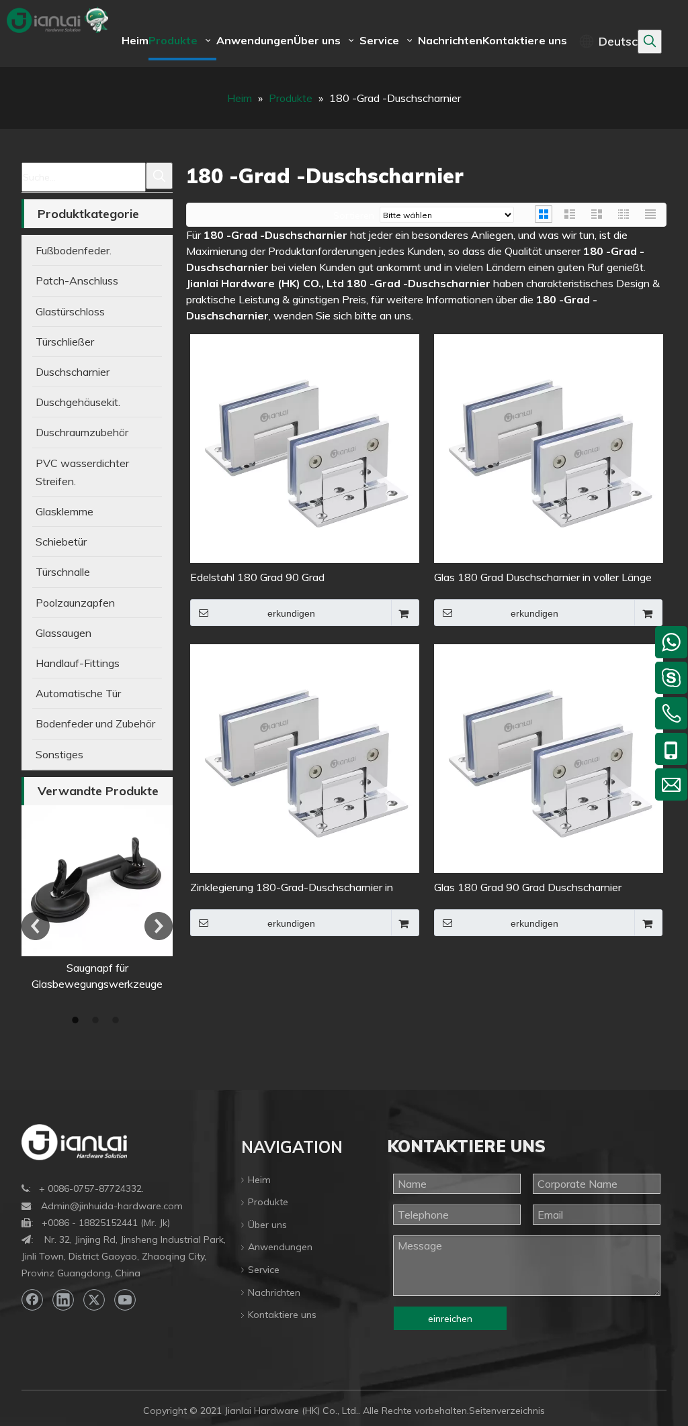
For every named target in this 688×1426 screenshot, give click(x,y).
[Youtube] (125, 1300)
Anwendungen (280, 1247)
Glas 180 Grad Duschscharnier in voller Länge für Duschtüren (543, 578)
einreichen (450, 1319)
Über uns (267, 1225)
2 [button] (97, 1020)
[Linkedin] (63, 1300)
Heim (259, 1180)
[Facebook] (32, 1300)
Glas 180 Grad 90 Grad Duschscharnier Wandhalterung (527, 888)
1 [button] (77, 1020)
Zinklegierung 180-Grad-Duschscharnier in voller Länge (291, 888)
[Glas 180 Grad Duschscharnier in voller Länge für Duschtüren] (548, 447)
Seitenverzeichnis (507, 1411)
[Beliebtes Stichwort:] (650, 42)
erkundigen (291, 613)
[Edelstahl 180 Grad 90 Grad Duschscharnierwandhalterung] (304, 447)
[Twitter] (94, 1300)
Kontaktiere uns (282, 1315)
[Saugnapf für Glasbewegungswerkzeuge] (97, 880)
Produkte (268, 1202)
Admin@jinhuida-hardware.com (112, 1206)
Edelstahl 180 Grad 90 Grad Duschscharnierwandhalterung (263, 578)
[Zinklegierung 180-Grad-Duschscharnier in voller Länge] (304, 757)
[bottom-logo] (74, 1142)
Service (264, 1270)
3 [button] (117, 1020)
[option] (97, 898)
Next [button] (158, 926)
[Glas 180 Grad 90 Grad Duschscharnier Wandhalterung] (548, 757)
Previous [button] (36, 926)
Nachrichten (274, 1292)
